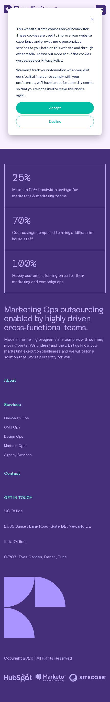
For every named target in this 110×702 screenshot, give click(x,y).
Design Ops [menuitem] (13, 436)
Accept (55, 108)
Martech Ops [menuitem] (14, 446)
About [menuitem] (10, 380)
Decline (55, 121)
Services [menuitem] (12, 404)
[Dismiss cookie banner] (92, 19)
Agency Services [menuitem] (17, 455)
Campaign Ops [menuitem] (16, 418)
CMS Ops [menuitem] (12, 427)
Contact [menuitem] (12, 473)
